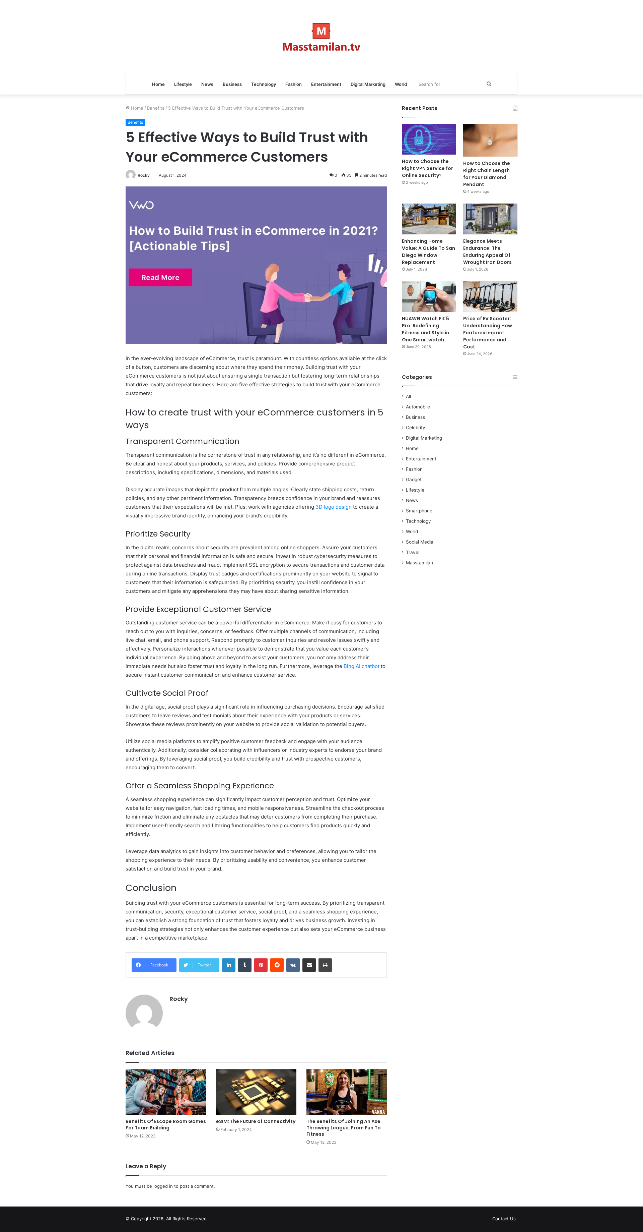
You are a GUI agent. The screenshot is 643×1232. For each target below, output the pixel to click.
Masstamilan (419, 562)
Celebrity (415, 427)
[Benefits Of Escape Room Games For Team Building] (166, 1092)
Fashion (293, 84)
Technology (263, 84)
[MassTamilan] (321, 36)
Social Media (419, 542)
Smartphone (419, 510)
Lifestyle (183, 84)
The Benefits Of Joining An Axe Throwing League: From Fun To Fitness (343, 1127)
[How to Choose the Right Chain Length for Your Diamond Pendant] (490, 140)
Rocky (144, 175)
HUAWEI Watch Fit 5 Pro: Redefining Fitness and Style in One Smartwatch (425, 329)
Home (158, 84)
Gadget (414, 479)
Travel (412, 552)
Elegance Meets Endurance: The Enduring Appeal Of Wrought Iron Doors (487, 252)
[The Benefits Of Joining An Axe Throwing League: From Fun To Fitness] (346, 1092)
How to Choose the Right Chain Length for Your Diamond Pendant (486, 174)
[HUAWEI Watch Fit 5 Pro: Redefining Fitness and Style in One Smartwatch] (429, 296)
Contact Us (504, 1218)
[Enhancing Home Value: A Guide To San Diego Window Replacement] (429, 219)
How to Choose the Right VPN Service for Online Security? (427, 168)
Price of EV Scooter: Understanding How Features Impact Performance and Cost (487, 332)
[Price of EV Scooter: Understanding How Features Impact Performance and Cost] (490, 296)
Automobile (418, 406)
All (408, 396)
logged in (163, 1186)
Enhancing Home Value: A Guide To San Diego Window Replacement (428, 252)
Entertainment (326, 84)
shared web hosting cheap (228, 1220)
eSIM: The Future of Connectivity (255, 1121)
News (207, 84)
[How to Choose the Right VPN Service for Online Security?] (429, 139)
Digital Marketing (368, 84)
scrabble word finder (216, 1220)
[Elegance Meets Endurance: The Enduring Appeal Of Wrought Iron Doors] (490, 219)
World (401, 84)
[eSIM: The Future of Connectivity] (256, 1092)
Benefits (155, 108)
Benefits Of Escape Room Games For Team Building (166, 1124)
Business (232, 84)
